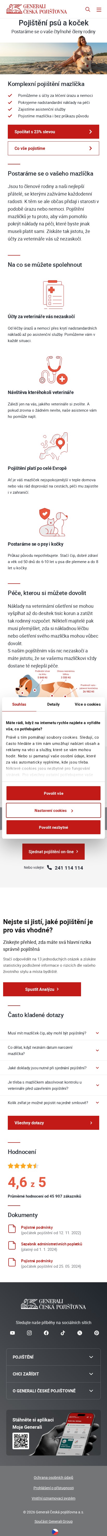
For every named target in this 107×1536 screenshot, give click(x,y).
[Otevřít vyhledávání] (87, 10)
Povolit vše (53, 793)
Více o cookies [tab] (88, 704)
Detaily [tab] (53, 704)
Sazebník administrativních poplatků (51, 1243)
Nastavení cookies (51, 810)
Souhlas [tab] (19, 704)
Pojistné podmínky (37, 1227)
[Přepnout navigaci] (99, 10)
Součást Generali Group (54, 1521)
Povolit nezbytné (53, 827)
